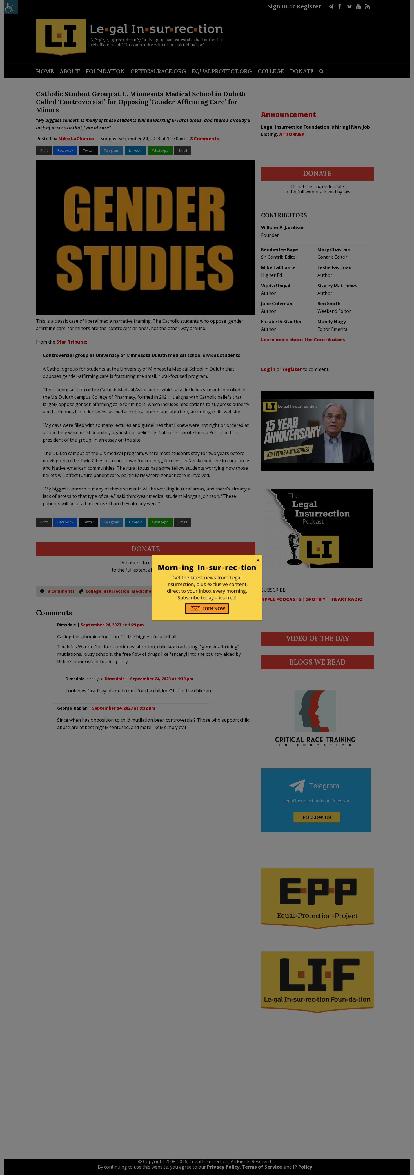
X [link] (258, 559)
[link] (207, 560)
